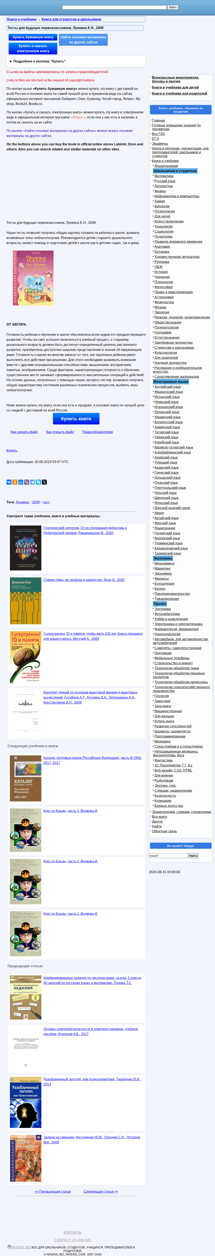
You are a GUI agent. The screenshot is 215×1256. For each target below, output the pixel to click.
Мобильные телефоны (172, 658)
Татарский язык (167, 432)
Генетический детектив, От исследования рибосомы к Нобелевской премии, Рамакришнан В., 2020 (85, 530)
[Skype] (38, 482)
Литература (164, 186)
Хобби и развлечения (171, 619)
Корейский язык (167, 442)
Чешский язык (166, 493)
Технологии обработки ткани (177, 668)
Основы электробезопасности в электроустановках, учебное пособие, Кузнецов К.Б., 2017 (90, 1031)
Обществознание (168, 322)
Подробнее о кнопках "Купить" (39, 61)
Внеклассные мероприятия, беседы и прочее (175, 79)
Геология (162, 696)
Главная (158, 120)
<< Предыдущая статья (53, 1191)
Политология (165, 211)
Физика (160, 191)
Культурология (166, 352)
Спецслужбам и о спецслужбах (179, 746)
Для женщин (164, 716)
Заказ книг (163, 701)
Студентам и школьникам (174, 347)
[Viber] (26, 482)
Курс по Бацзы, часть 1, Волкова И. (70, 913)
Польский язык (166, 482)
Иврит (159, 513)
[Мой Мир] (20, 482)
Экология (162, 312)
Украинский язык (168, 417)
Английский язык (168, 387)
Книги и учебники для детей (175, 87)
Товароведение (167, 599)
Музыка (160, 307)
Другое (157, 821)
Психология (164, 282)
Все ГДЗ (158, 134)
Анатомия (162, 246)
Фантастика (164, 760)
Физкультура (164, 302)
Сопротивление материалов (177, 376)
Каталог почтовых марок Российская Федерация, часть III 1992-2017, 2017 (92, 760)
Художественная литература (177, 257)
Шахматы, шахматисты (173, 731)
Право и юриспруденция (174, 292)
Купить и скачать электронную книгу (33, 48)
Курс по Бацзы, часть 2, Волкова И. (70, 861)
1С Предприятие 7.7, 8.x (173, 765)
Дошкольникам (166, 166)
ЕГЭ (155, 139)
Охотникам (163, 653)
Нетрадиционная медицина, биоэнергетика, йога (175, 753)
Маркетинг (163, 568)
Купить (12, 450)
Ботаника (162, 251)
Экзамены (160, 143)
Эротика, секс (165, 785)
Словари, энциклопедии (173, 790)
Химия (160, 201)
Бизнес (160, 588)
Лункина (22, 502)
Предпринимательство (172, 594)
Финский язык (165, 523)
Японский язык (166, 503)
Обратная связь (164, 831)
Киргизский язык (167, 538)
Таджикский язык (168, 553)
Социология (164, 231)
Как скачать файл (24, 432)
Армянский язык (167, 427)
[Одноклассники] (14, 482)
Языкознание (165, 528)
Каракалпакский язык (171, 548)
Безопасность (165, 795)
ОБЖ (159, 267)
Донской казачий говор (172, 508)
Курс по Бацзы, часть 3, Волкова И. (70, 811)
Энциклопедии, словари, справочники (181, 812)
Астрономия (164, 297)
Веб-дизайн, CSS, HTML (173, 770)
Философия (164, 287)
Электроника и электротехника (178, 624)
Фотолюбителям (167, 614)
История (161, 272)
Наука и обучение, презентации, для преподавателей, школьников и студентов (180, 152)
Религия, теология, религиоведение (182, 317)
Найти (157, 826)
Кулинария (163, 800)
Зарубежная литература (174, 342)
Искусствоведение (169, 221)
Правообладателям (97, 432)
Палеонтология (167, 327)
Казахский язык (166, 467)
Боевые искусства (169, 806)
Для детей (162, 216)
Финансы (162, 578)
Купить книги (76, 418)
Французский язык (169, 392)
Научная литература (171, 363)
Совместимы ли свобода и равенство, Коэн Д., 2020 (84, 580)
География (163, 332)
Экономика (163, 573)
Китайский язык (167, 518)
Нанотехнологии (167, 634)
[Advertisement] (43, 184)
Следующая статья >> (101, 1191)
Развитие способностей (173, 726)
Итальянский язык (169, 407)
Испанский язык (167, 397)
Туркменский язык (169, 543)
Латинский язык (167, 412)
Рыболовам (164, 780)
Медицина (162, 741)
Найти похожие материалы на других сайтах (83, 39)
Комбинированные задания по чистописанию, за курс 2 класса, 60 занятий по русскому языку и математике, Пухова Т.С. (92, 980)
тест (46, 502)
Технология (164, 226)
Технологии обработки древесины (181, 682)
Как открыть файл (60, 432)
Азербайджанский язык (173, 452)
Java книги (163, 706)
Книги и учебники (165, 161)
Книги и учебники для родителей (179, 93)
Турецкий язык (166, 462)
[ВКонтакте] (9, 482)
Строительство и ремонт (174, 663)
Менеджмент (165, 563)
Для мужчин (164, 775)
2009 (36, 502)
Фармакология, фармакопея (177, 629)
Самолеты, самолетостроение (178, 648)
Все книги (159, 816)
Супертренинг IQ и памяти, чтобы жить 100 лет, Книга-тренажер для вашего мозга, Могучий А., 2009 (93, 636)
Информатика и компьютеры (177, 196)
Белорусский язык (169, 422)
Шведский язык (166, 498)
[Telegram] (32, 482)
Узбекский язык (166, 437)
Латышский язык (168, 477)
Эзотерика (163, 609)
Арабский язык (166, 457)
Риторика (162, 262)
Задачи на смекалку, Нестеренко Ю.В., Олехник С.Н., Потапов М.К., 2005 (91, 1139)
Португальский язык (170, 487)
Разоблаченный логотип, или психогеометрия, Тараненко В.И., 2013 (92, 1081)
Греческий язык (166, 472)
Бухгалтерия (164, 583)
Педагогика (163, 236)
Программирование (170, 736)
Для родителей (166, 357)
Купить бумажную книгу (33, 37)
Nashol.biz (20, 1247)
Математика (164, 176)
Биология (162, 206)
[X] (44, 482)
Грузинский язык (167, 533)
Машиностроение (168, 711)
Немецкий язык (166, 402)
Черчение (162, 277)
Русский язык (165, 181)
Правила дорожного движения (178, 241)
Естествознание (167, 337)
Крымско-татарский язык (174, 447)
